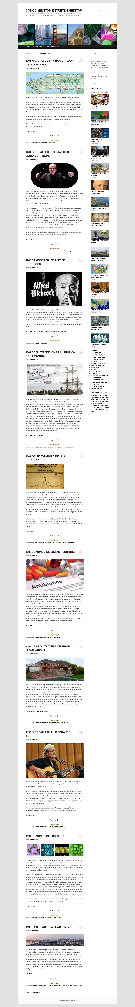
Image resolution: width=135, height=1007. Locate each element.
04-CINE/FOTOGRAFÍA (45, 251)
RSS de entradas (96, 88)
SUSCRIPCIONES (38, 47)
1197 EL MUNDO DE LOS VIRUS (45, 836)
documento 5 (65, 331)
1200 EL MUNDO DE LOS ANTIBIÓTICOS (50, 552)
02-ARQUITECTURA (45, 723)
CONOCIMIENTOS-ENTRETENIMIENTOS (54, 10)
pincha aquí (56, 116)
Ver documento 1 (31, 711)
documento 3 (47, 331)
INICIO (28, 47)
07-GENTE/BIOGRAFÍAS (59, 251)
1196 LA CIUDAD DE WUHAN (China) (48, 927)
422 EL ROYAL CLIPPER (98, 344)
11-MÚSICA (57, 827)
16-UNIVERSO (95, 384)
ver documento (30, 815)
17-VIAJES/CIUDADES (67, 985)
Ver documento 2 (42, 711)
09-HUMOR (94, 369)
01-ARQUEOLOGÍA (96, 353)
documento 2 (38, 331)
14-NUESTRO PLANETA (98, 380)
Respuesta (71, 542)
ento (34, 131)
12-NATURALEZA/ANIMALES (99, 376)
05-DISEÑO (94, 361)
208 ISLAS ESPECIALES (98, 208)
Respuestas (52, 143)
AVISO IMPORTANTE (53, 47)
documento (29, 239)
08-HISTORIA (43, 143)
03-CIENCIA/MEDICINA (45, 447)
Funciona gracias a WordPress (67, 1000)
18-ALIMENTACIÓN (96, 388)
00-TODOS (36, 143)
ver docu (28, 131)
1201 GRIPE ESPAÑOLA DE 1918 (45, 456)
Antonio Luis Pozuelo (44, 53)
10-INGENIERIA (55, 985)
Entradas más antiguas (33, 992)
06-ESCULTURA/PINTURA (98, 363)
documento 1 (30, 331)
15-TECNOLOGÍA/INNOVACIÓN (100, 382)
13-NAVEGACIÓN (96, 378)
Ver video (29, 973)
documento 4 (56, 331)
